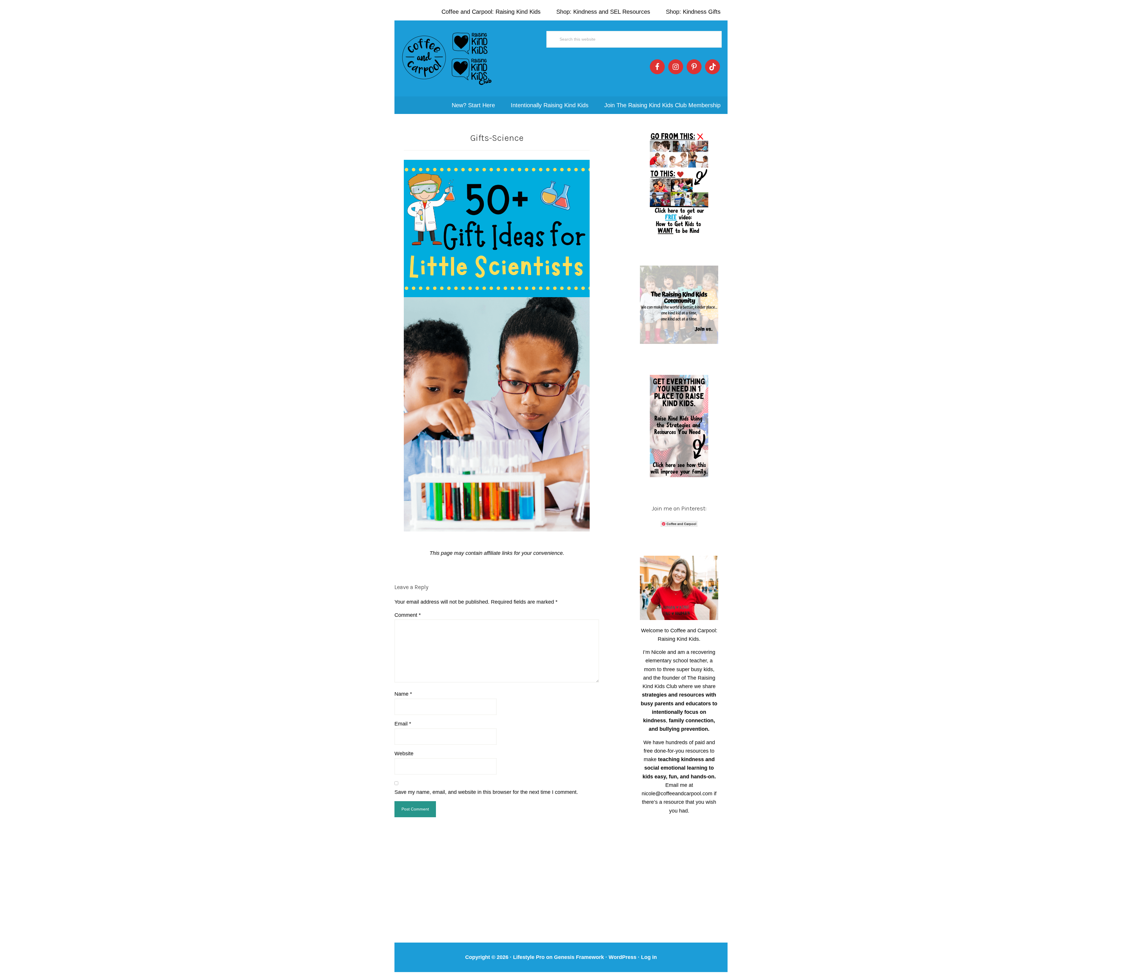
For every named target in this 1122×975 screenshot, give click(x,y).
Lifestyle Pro (529, 957)
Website (403, 753)
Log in (649, 957)
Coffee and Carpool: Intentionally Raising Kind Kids (447, 58)
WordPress (622, 957)
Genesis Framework (579, 957)
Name (403, 694)
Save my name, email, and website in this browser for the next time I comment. (486, 792)
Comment (407, 615)
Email (402, 724)
